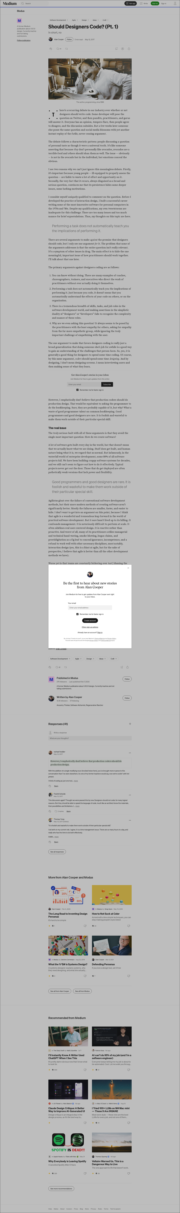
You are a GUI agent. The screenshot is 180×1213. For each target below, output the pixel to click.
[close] (128, 568)
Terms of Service (100, 638)
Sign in (99, 632)
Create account (90, 620)
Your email (72, 603)
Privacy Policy (112, 638)
